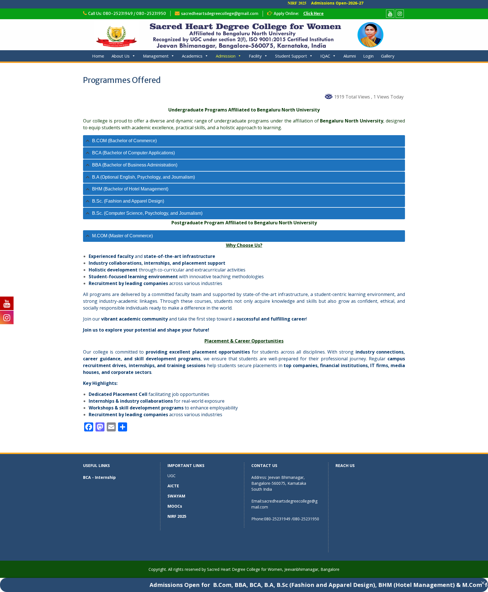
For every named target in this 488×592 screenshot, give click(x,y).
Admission (226, 56)
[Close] (483, 583)
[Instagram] (400, 14)
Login (368, 56)
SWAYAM (176, 496)
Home (98, 56)
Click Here (313, 13)
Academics (192, 56)
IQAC (325, 56)
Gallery (388, 56)
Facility (255, 56)
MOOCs (174, 506)
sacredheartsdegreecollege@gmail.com (219, 13)
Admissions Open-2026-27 (323, 3)
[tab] (244, 141)
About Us (121, 56)
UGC (171, 475)
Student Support (291, 56)
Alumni (349, 56)
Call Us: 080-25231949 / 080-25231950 (127, 13)
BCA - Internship (99, 477)
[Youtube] (390, 14)
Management (156, 56)
